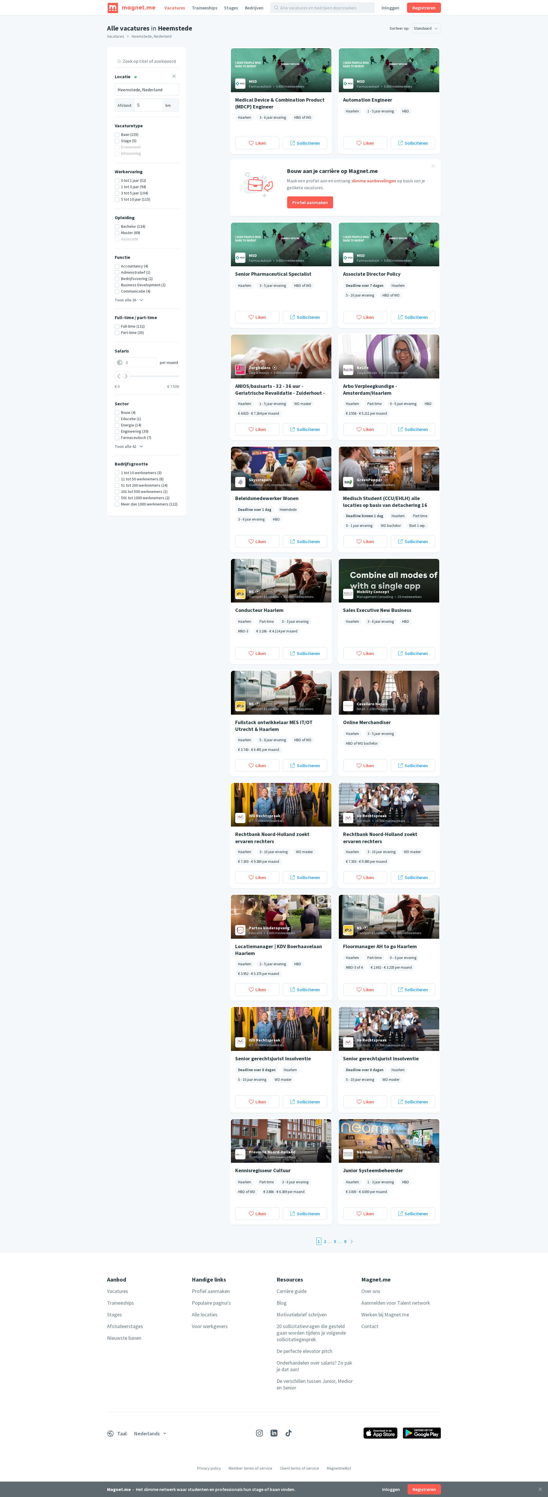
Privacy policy (209, 1468)
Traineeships (204, 8)
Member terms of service (250, 1468)
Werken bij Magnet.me (385, 1314)
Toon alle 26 (125, 300)
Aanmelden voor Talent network (395, 1302)
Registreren (424, 8)
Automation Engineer (367, 99)
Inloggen (390, 8)
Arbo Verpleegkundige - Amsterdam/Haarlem (370, 389)
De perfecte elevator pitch (304, 1351)
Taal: (122, 1433)
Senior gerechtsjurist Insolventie (273, 1058)
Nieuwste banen (124, 1338)
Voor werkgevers (210, 1326)
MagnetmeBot (339, 1468)
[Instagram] (259, 1433)
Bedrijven (254, 8)
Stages (231, 8)
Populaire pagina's (211, 1302)
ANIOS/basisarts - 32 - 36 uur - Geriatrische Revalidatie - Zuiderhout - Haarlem (280, 389)
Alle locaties (204, 1314)
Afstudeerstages (125, 1326)
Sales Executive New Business (377, 610)
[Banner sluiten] (433, 167)
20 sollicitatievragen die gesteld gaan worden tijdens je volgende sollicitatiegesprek (311, 1333)
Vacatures (174, 8)
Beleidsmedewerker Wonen (267, 498)
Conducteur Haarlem (259, 610)
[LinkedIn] (274, 1433)
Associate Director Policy (371, 274)
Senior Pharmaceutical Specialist (273, 274)
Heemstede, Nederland (152, 36)
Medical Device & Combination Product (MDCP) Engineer (280, 103)
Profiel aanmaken (310, 202)
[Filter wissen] (174, 77)
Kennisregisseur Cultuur (263, 1170)
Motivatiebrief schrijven (302, 1314)
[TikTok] (288, 1433)
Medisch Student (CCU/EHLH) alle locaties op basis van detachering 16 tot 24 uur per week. (385, 501)
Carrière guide (292, 1291)
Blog (282, 1302)
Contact (369, 1326)
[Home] (131, 7)
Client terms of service (299, 1468)
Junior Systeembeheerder (373, 1170)
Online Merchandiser (367, 722)
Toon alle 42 (125, 446)
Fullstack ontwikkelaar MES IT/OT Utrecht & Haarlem (274, 725)
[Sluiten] (540, 1489)
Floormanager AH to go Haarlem (380, 946)
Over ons (370, 1291)
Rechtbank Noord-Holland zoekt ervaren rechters (272, 837)
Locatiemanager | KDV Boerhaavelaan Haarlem (278, 949)
